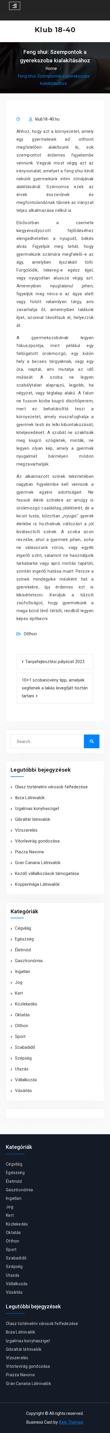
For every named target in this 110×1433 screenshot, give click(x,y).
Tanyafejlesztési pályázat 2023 (54, 661)
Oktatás (22, 1014)
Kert (19, 993)
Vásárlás (23, 1090)
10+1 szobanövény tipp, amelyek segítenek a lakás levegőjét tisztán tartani (55, 688)
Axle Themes (71, 1422)
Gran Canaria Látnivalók (37, 862)
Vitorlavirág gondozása (37, 841)
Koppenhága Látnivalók (37, 884)
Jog (18, 982)
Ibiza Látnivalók (30, 797)
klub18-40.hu (47, 119)
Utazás (21, 1069)
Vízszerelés (26, 830)
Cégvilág (23, 928)
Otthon (30, 633)
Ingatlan (22, 971)
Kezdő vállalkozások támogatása (47, 873)
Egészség (24, 939)
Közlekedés (26, 1004)
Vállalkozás (26, 1079)
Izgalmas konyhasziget (37, 808)
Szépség (23, 1058)
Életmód (23, 950)
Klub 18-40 (55, 29)
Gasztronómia (29, 960)
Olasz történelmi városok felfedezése (51, 787)
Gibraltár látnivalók (32, 819)
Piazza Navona (29, 851)
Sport (20, 1036)
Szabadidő (25, 1047)
